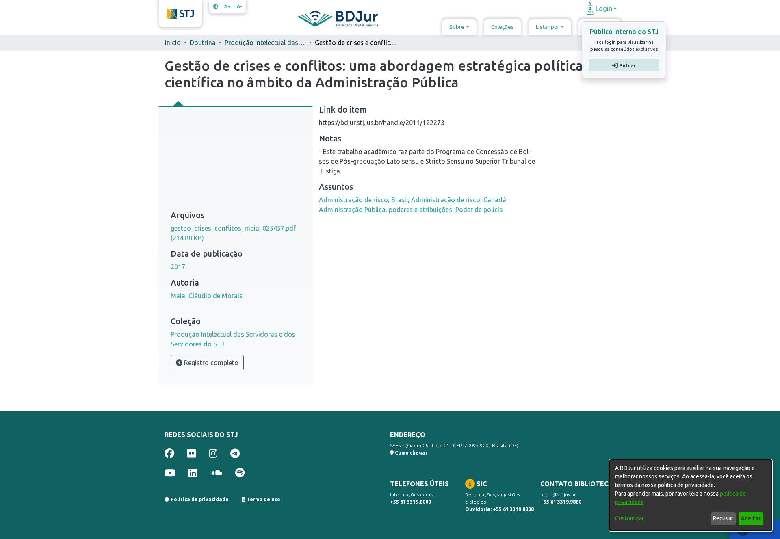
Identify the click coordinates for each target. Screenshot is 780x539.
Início (173, 42)
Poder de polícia (479, 209)
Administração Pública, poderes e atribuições (385, 209)
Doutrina (203, 42)
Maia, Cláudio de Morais (207, 295)
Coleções (502, 27)
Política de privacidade (199, 499)
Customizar (629, 518)
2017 (178, 267)
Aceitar (751, 518)
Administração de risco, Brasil (363, 199)
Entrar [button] (627, 65)
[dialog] (690, 495)
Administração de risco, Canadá (458, 199)
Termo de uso (262, 499)
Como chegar (410, 452)
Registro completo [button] (210, 362)
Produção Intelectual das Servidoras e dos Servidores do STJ (265, 42)
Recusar (723, 518)
